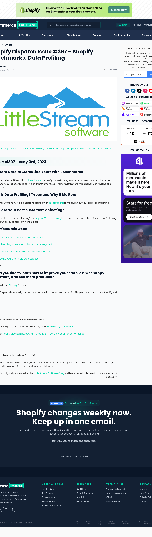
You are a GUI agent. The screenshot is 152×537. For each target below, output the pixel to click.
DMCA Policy (99, 523)
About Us (137, 25)
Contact (148, 25)
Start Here (81, 489)
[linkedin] (133, 91)
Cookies (139, 521)
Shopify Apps (74, 35)
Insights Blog (48, 489)
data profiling (56, 202)
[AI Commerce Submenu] (7, 35)
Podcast (97, 35)
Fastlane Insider (122, 35)
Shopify (13, 285)
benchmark (34, 180)
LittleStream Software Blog (48, 373)
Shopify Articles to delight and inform (38, 148)
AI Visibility (24, 35)
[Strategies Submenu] (55, 35)
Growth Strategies (84, 493)
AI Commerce (48, 501)
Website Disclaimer (111, 523)
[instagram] (145, 91)
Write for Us (111, 497)
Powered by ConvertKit (60, 326)
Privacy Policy (88, 523)
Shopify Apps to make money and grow (81, 148)
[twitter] (139, 91)
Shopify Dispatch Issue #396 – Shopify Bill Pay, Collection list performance (42, 333)
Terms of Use (79, 523)
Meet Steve (145, 493)
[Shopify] (74, 10)
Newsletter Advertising (116, 493)
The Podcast (47, 493)
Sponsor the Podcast (115, 489)
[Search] (50, 25)
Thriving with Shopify (51, 505)
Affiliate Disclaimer (125, 523)
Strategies (47, 35)
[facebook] (127, 91)
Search (107, 148)
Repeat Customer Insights (50, 218)
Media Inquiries (113, 501)
